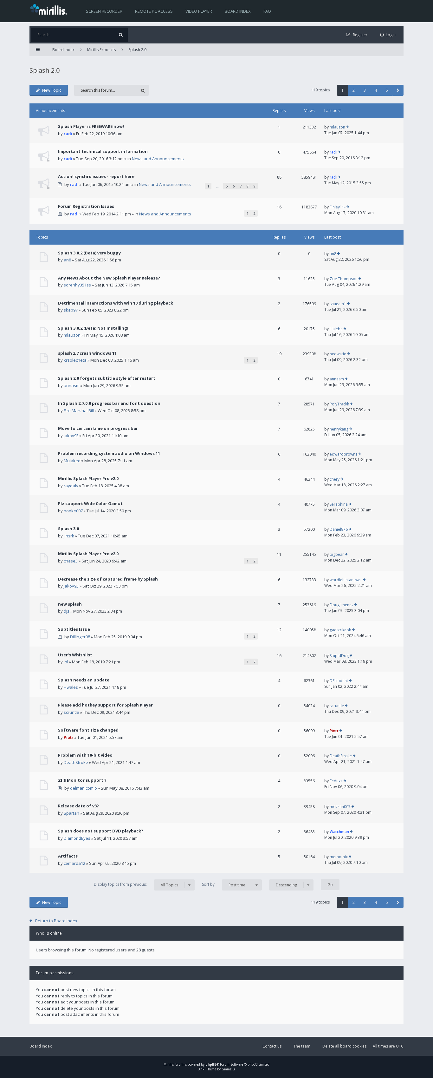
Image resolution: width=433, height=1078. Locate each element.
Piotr (69, 737)
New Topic (51, 90)
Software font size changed (88, 730)
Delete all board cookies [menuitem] (344, 1046)
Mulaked (72, 460)
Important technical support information (103, 151)
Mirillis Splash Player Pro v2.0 (88, 478)
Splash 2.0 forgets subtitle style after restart (106, 378)
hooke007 (73, 511)
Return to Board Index (56, 921)
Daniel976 (339, 529)
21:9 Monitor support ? (82, 780)
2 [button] (353, 90)
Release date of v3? (78, 806)
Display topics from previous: (136, 884)
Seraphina (339, 504)
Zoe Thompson (344, 278)
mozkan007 (340, 806)
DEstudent (339, 680)
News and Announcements (158, 158)
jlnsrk (69, 536)
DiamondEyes (77, 838)
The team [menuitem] (302, 1046)
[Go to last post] (347, 127)
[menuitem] (388, 35)
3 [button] (365, 90)
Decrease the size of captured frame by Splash (108, 579)
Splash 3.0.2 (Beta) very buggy (89, 253)
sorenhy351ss (77, 285)
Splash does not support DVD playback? (100, 831)
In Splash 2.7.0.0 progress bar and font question (109, 403)
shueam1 (338, 303)
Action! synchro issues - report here (96, 176)
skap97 (71, 310)
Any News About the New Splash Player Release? (109, 278)
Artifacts (68, 856)
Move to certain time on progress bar (98, 428)
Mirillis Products (101, 49)
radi (68, 133)
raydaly (71, 486)
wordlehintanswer (346, 579)
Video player (198, 11)
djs (66, 611)
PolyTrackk (339, 404)
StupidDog (339, 655)
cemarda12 (74, 863)
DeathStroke (76, 762)
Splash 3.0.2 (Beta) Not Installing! (93, 328)
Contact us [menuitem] (271, 1046)
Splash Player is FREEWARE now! (91, 126)
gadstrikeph (340, 630)
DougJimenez (341, 605)
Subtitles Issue (74, 629)
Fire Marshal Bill (79, 410)
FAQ (267, 11)
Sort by (223, 884)
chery (334, 479)
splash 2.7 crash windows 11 (87, 353)
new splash (70, 604)
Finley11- (338, 207)
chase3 (71, 561)
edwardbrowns (343, 454)
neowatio (338, 354)
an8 (67, 260)
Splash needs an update (83, 680)
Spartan (71, 813)
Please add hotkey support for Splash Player (105, 705)
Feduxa (336, 781)
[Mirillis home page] (49, 9)
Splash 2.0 (137, 49)
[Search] (120, 35)
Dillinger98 (80, 637)
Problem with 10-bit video (85, 755)
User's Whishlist (75, 655)
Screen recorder (104, 11)
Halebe (336, 329)
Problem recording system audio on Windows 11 (109, 453)
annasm (72, 385)
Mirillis (169, 1064)
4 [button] (376, 90)
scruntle (71, 712)
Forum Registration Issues (86, 206)
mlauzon (337, 127)
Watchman (339, 831)
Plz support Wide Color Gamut (90, 503)
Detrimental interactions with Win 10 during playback (115, 303)
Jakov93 (71, 435)
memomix (339, 856)
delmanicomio (83, 788)
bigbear (337, 554)
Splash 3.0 (68, 528)
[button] (398, 90)
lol (66, 662)
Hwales (71, 687)
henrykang (339, 429)
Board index (238, 11)
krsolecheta (75, 360)
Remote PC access (154, 11)
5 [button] (387, 90)
